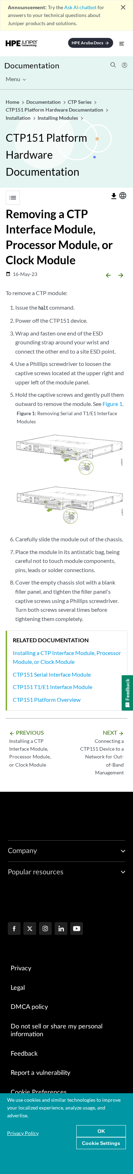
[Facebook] (14, 929)
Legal (18, 988)
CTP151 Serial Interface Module (52, 674)
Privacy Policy (23, 1133)
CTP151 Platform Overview (47, 699)
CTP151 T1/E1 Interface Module (52, 686)
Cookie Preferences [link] (39, 1092)
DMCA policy (29, 1007)
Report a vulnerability (40, 1073)
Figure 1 (112, 403)
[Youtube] (76, 929)
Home (13, 102)
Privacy (21, 968)
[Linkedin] (61, 929)
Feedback (24, 1054)
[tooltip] (114, 196)
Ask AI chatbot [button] (80, 7)
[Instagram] (45, 929)
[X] (29, 929)
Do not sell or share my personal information (56, 1030)
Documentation (31, 65)
